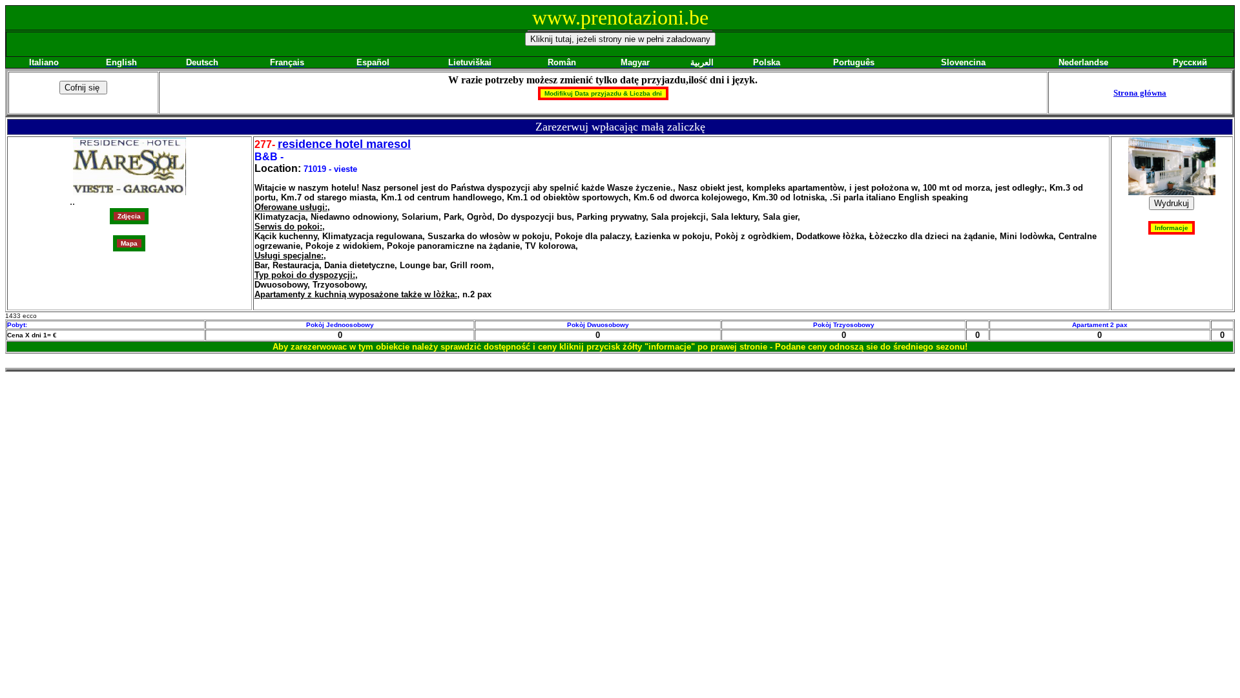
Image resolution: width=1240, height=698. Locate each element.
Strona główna (1139, 93)
